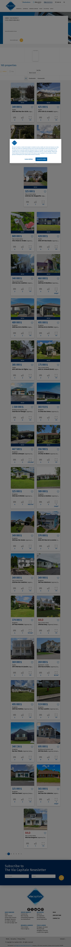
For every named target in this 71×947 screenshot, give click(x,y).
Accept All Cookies (41, 159)
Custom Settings (29, 159)
